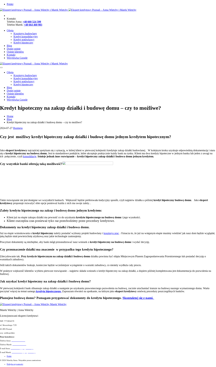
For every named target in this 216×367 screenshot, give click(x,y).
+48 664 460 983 (33, 24)
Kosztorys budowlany (25, 33)
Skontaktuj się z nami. (138, 298)
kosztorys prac (111, 233)
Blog (9, 45)
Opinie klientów (15, 51)
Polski (10, 4)
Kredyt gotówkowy (24, 39)
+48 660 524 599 (32, 21)
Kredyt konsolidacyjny (26, 36)
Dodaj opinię (14, 48)
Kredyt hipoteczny (23, 42)
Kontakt (11, 54)
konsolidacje (29, 156)
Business (18, 128)
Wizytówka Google (17, 57)
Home (10, 116)
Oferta (10, 30)
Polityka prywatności (15, 364)
